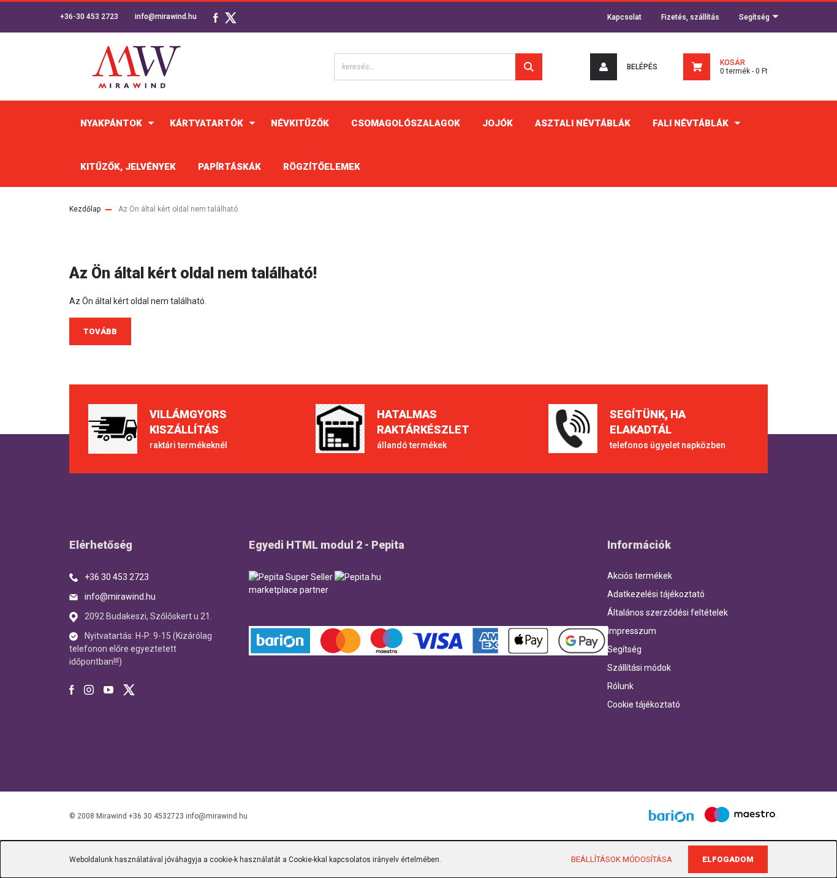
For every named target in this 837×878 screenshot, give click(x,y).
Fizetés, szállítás (690, 17)
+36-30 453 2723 (89, 16)
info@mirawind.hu (166, 16)
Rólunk (620, 686)
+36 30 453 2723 (117, 577)
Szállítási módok (639, 668)
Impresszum (631, 631)
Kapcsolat (624, 17)
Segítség (755, 17)
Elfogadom (728, 859)
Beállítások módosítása (621, 859)
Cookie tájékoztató (643, 704)
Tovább (100, 331)
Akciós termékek (639, 576)
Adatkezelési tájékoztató (656, 594)
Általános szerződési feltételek (667, 612)
